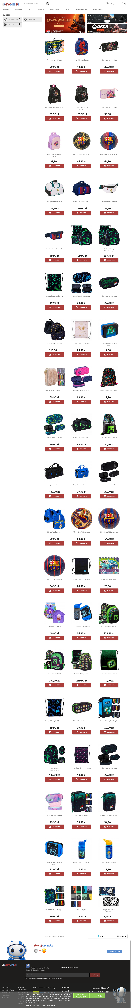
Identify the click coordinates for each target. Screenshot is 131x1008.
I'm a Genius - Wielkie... (54, 60)
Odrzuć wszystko (81, 995)
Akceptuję (97, 995)
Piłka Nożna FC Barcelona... (81, 154)
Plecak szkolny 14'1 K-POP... (54, 107)
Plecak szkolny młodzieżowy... (54, 769)
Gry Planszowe (54, 9)
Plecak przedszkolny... (82, 60)
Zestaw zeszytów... (82, 909)
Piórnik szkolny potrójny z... (54, 390)
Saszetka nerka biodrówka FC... (54, 250)
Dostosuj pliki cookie (47, 1005)
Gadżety (67, 9)
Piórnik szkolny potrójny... (109, 60)
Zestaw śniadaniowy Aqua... (81, 626)
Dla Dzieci (6, 15)
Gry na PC (6, 9)
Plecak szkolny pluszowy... (54, 343)
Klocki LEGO (32, 19)
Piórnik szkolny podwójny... (109, 815)
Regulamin (5, 987)
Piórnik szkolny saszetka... (81, 296)
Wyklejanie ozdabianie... (109, 579)
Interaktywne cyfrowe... (54, 626)
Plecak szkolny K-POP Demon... (82, 108)
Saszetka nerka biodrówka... (109, 201)
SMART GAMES (97, 9)
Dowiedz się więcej (114, 951)
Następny (122, 936)
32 (107, 936)
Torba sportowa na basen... (54, 201)
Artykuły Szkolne (81, 9)
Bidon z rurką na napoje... (81, 862)
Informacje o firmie (8, 990)
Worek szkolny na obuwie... (54, 296)
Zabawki (11, 25)
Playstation (18, 9)
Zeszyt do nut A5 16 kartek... (109, 911)
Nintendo (41, 9)
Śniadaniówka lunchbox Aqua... (109, 344)
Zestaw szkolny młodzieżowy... (82, 250)
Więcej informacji (32, 1005)
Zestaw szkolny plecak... (109, 626)
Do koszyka (54, 71)
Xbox (30, 9)
